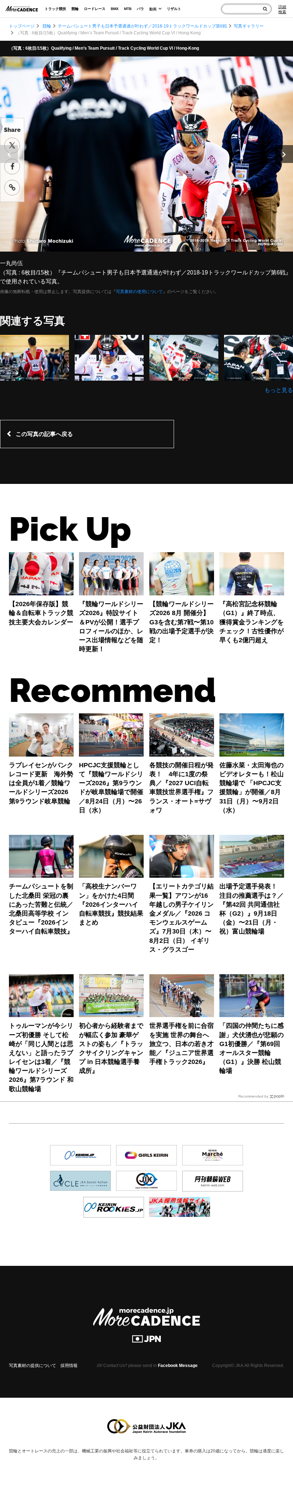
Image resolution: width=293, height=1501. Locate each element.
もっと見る (278, 390)
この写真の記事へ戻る (44, 434)
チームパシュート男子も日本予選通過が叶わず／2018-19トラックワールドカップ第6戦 (142, 26)
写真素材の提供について (32, 1365)
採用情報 (69, 1365)
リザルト (174, 9)
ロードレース (94, 9)
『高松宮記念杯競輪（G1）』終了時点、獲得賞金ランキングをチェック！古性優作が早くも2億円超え (251, 622)
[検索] (265, 9)
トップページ (22, 26)
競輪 (75, 9)
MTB (127, 9)
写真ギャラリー (249, 26)
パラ (140, 9)
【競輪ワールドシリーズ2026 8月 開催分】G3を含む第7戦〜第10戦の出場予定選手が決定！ (181, 622)
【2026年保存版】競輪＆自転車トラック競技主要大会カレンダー (41, 612)
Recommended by (253, 1096)
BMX (115, 9)
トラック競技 (55, 9)
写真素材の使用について (139, 291)
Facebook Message (178, 1365)
